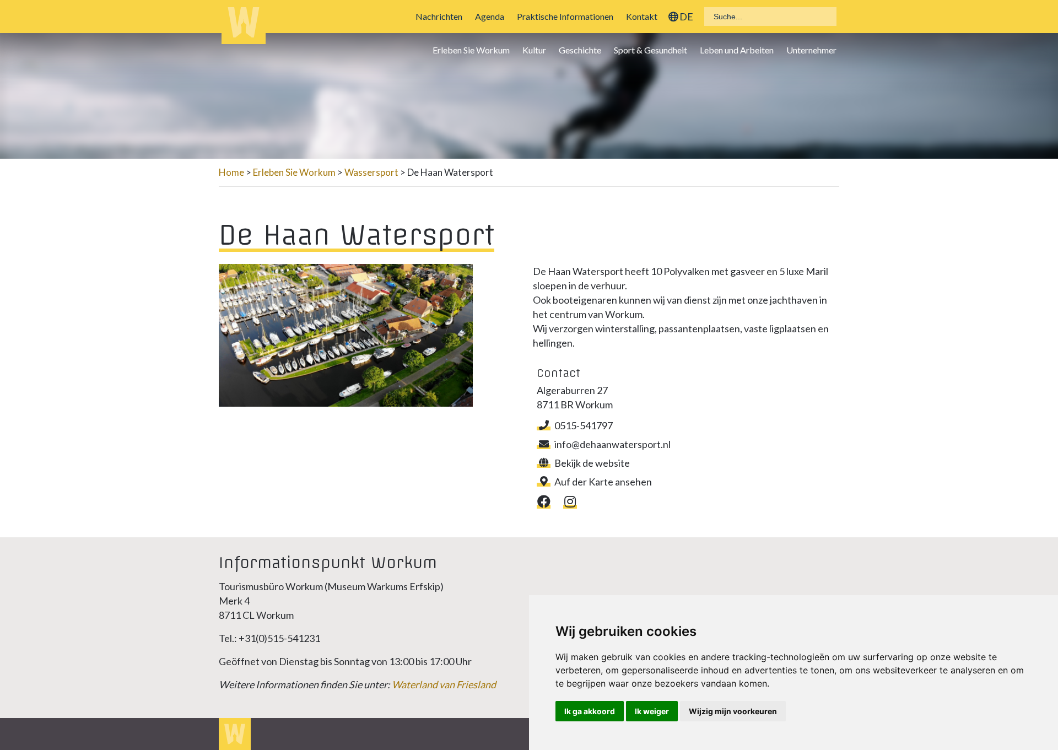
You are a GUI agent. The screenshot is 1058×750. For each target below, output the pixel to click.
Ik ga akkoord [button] (589, 711)
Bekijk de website (592, 463)
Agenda (489, 16)
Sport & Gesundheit (650, 50)
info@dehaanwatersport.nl (612, 444)
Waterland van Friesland (444, 684)
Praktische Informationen (565, 16)
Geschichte (580, 50)
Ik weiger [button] (652, 711)
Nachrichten (438, 16)
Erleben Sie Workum (471, 50)
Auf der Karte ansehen (603, 482)
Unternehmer (811, 50)
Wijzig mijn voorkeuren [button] (733, 711)
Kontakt (641, 16)
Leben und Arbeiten (737, 50)
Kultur (534, 50)
